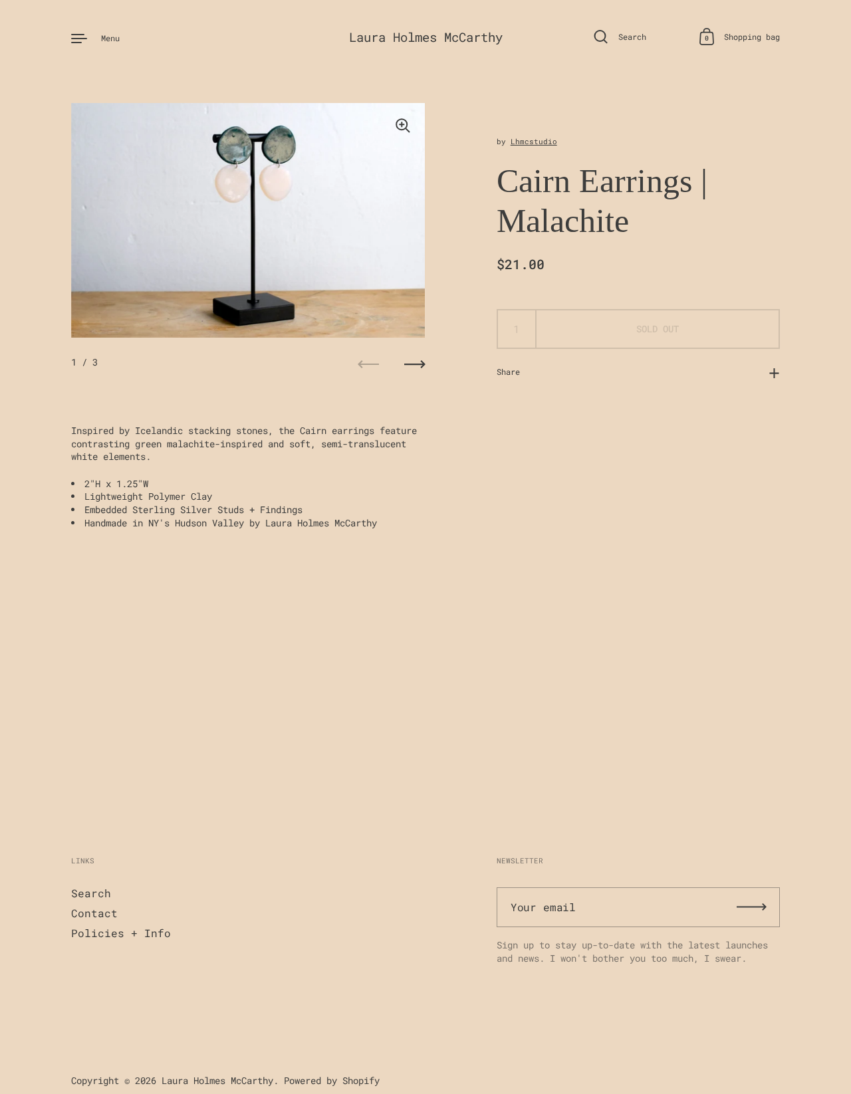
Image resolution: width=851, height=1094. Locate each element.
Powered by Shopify (332, 1080)
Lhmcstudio (534, 141)
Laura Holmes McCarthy (426, 37)
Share (508, 371)
